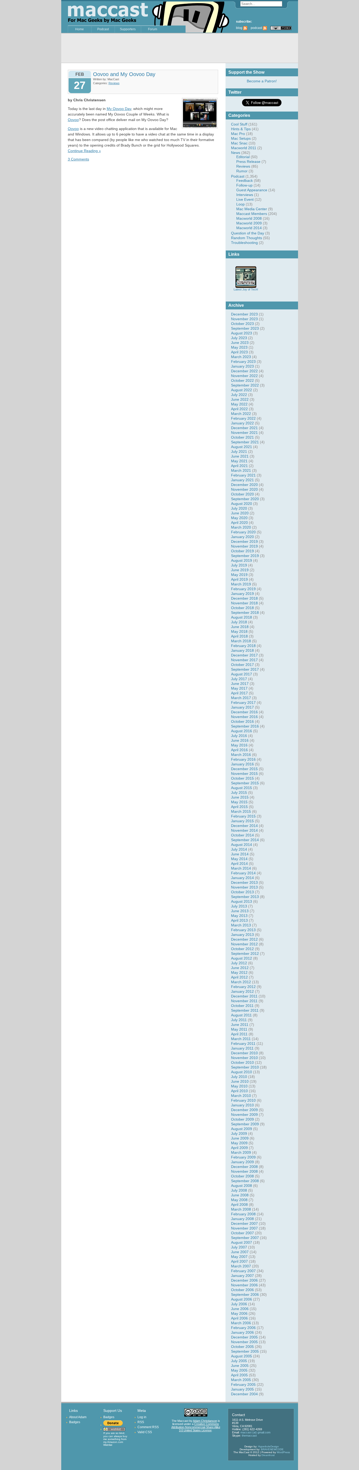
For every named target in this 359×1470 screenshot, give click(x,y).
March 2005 (241, 1380)
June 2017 (240, 683)
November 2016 (244, 717)
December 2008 (244, 1167)
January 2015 (242, 821)
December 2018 (244, 598)
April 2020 (239, 522)
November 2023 (244, 319)
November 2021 (244, 432)
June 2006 (240, 1309)
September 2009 (245, 1124)
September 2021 (245, 442)
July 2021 (239, 451)
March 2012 (241, 982)
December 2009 (244, 1110)
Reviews (243, 166)
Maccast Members (251, 214)
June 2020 (240, 513)
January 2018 (242, 650)
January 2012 (242, 991)
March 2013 (241, 925)
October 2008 (242, 1176)
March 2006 (241, 1323)
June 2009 (240, 1138)
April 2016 (239, 750)
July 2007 (239, 1247)
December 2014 (244, 826)
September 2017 (245, 669)
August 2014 (241, 844)
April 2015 (239, 807)
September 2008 (245, 1181)
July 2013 (239, 906)
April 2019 (239, 579)
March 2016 (241, 754)
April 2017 (239, 693)
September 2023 (245, 328)
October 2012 (242, 949)
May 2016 (239, 745)
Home (79, 29)
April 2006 (239, 1318)
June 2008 (240, 1195)
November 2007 (244, 1228)
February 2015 (243, 816)
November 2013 (244, 887)
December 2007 (244, 1223)
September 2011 (245, 1010)
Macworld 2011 (243, 148)
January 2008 (242, 1219)
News (235, 152)
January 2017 (242, 707)
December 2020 (244, 485)
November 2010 (244, 1058)
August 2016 (241, 731)
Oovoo (73, 120)
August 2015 (241, 788)
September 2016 (245, 726)
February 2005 (243, 1384)
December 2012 (244, 939)
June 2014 (240, 854)
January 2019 (242, 593)
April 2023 (239, 352)
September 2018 (245, 612)
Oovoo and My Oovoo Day (124, 74)
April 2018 (239, 636)
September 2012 (245, 953)
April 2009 (239, 1148)
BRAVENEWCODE (272, 1449)
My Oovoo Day (119, 109)
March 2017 (241, 698)
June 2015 (240, 797)
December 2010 (244, 1053)
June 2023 (240, 342)
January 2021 (242, 480)
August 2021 (241, 447)
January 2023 (242, 366)
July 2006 (239, 1304)
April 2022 (239, 409)
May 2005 (239, 1370)
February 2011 (243, 1043)
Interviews (244, 195)
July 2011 (239, 1020)
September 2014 (245, 840)
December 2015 (244, 769)
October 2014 (242, 835)
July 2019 (239, 565)
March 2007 (241, 1266)
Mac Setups (241, 138)
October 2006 (242, 1290)
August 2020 (241, 503)
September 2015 (245, 783)
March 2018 (241, 641)
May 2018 (239, 631)
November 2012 (244, 944)
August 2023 (241, 333)
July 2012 (239, 963)
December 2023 (244, 314)
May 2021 (239, 461)
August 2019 (241, 560)
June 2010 (240, 1081)
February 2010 (243, 1100)
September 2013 (245, 897)
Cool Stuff (239, 124)
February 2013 (243, 930)
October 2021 (242, 437)
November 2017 (244, 660)
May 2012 (239, 972)
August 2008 (241, 1185)
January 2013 (242, 934)
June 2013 (240, 911)
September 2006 (245, 1294)
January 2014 (242, 878)
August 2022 (241, 390)
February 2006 (243, 1328)
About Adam (77, 1417)
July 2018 (239, 622)
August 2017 (241, 674)
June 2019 (240, 570)
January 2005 (242, 1389)
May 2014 (239, 859)
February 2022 (243, 418)
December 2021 (244, 428)
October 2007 (242, 1233)
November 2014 (244, 830)
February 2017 (243, 702)
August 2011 (241, 1015)
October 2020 (242, 494)
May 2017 (239, 688)
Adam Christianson (205, 1420)
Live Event (245, 199)
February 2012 (243, 987)
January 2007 (242, 1275)
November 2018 (244, 603)
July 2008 (239, 1190)
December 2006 (244, 1280)
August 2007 (241, 1242)
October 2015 (242, 778)
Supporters (128, 29)
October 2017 (242, 665)
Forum (152, 29)
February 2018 (243, 646)
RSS (140, 1422)
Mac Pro (238, 134)
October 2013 (242, 892)
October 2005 (242, 1346)
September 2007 (245, 1238)
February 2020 (243, 532)
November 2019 (244, 546)
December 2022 (244, 371)
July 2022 (239, 395)
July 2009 (239, 1133)
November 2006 (244, 1285)
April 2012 (239, 977)
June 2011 (239, 1024)
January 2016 (242, 764)
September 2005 (245, 1351)
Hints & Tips (241, 129)
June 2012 (240, 968)
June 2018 (240, 627)
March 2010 (241, 1095)
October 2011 (242, 1006)
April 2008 (239, 1204)
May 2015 (239, 802)
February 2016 (243, 759)
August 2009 (241, 1129)
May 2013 (239, 916)
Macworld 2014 (249, 228)
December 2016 (244, 712)
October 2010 (242, 1062)
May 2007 (239, 1257)
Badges (74, 1422)
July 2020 (239, 508)
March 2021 (241, 470)
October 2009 (242, 1119)
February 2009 (243, 1157)
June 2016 (240, 740)
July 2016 (239, 736)
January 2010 (242, 1105)
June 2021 (240, 456)
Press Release (248, 161)
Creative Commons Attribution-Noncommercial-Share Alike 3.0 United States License (195, 1427)
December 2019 (244, 541)
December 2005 (244, 1337)
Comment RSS (148, 1427)
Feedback (244, 180)
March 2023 (241, 357)
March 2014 (241, 868)
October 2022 (242, 380)
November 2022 (244, 376)
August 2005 (241, 1356)
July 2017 (239, 679)
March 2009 (241, 1152)
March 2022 (241, 414)
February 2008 (243, 1214)
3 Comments (78, 159)
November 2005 (244, 1342)
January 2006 (242, 1332)
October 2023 (242, 324)
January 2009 (242, 1162)
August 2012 (241, 958)
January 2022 (242, 423)
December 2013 (244, 882)
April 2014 (239, 863)
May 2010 (239, 1086)
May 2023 (239, 347)
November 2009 (244, 1114)
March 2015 (241, 811)
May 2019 (239, 575)
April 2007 (239, 1261)
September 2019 (245, 556)
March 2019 (241, 584)
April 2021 (239, 466)
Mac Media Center (251, 209)
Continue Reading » (84, 151)
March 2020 (241, 527)
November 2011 (244, 1001)
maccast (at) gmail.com (255, 1432)
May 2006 (239, 1313)
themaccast (249, 1435)
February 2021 (243, 475)
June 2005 (240, 1365)
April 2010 (239, 1091)
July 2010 (239, 1077)
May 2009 (239, 1143)
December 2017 (244, 655)
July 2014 (239, 849)
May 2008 (239, 1200)
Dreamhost (268, 1455)
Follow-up (244, 185)
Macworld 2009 (249, 223)
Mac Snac (239, 143)
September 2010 (245, 1067)
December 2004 (244, 1394)
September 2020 (245, 499)
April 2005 (239, 1375)
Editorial (243, 157)
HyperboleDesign (268, 1446)
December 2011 (244, 996)
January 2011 (242, 1048)
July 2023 (239, 338)
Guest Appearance (251, 190)
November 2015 (244, 773)
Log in (141, 1417)
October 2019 (242, 551)
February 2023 (243, 361)
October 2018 (242, 608)
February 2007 (243, 1271)
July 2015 (239, 792)
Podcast (103, 29)
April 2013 (239, 920)
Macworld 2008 (249, 218)
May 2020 (239, 518)
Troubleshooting (244, 242)
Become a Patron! (262, 81)
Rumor (242, 171)
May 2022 (239, 404)
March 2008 (241, 1209)
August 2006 (241, 1299)
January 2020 (242, 537)
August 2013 (241, 901)
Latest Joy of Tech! (246, 289)
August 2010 (241, 1072)
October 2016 (242, 721)
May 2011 (239, 1029)
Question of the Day (247, 233)
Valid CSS (144, 1432)
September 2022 (245, 385)
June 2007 (240, 1252)
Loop (240, 204)
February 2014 (243, 873)
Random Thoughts (246, 238)
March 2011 (241, 1039)
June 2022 (240, 399)
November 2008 (244, 1171)
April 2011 (239, 1034)
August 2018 (241, 617)
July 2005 (239, 1361)
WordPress (283, 1452)
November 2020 (244, 489)
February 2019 (243, 589)
